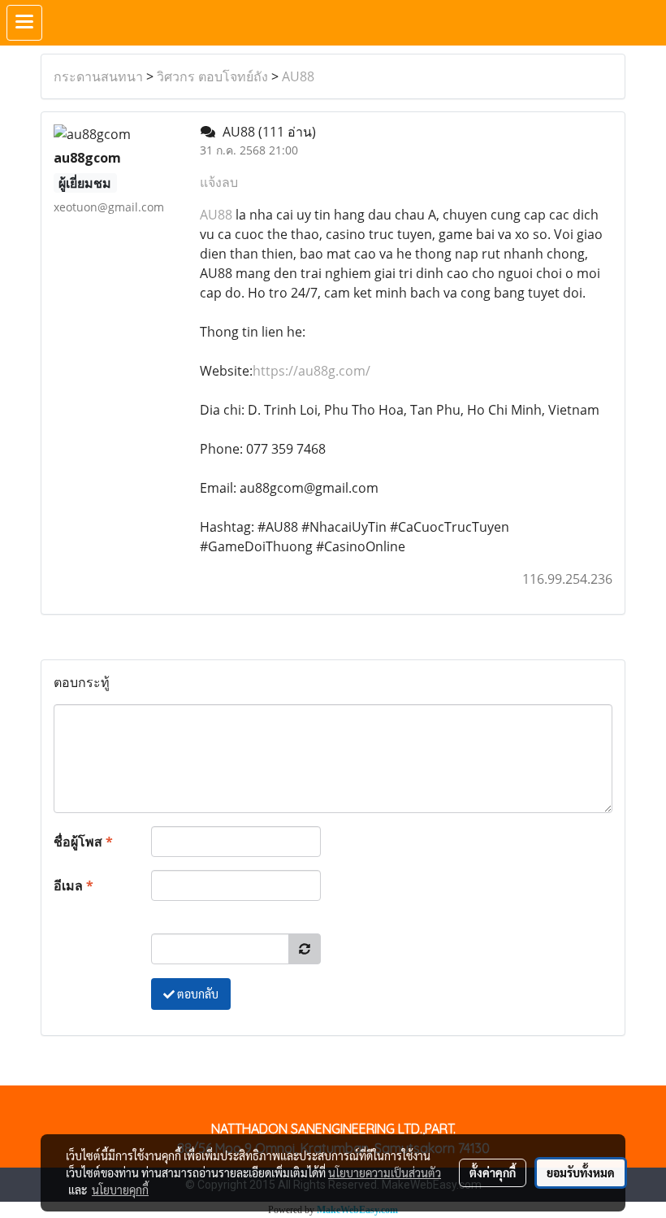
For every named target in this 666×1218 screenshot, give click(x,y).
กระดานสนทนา (98, 76)
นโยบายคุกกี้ (120, 1189)
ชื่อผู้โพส (83, 841)
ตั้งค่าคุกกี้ (492, 1172)
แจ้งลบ (219, 182)
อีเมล (73, 885)
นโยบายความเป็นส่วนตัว (384, 1172)
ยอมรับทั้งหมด (581, 1172)
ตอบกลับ (196, 993)
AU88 (298, 76)
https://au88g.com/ (311, 371)
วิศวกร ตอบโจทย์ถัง (212, 76)
